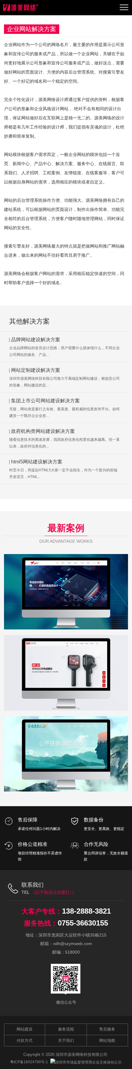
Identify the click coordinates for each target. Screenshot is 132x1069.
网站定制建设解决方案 (35, 370)
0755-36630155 (83, 923)
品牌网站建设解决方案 (35, 339)
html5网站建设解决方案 (36, 461)
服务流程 (66, 1029)
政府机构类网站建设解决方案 (43, 431)
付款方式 (25, 1040)
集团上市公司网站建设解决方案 (45, 400)
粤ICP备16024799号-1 (29, 1062)
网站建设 (25, 1029)
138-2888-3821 (86, 911)
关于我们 (66, 1040)
